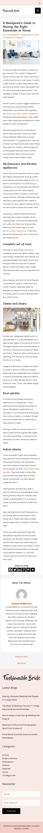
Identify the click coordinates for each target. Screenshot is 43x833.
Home (5, 772)
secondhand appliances (16, 230)
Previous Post (21, 656)
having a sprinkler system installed (20, 113)
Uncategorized (8, 775)
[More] (33, 570)
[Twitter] (15, 570)
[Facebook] (10, 570)
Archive (5, 755)
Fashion (5, 765)
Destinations (8, 761)
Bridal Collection (9, 758)
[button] (39, 3)
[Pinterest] (24, 570)
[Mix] (28, 570)
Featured (6, 768)
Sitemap (26, 829)
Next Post (21, 663)
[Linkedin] (19, 570)
